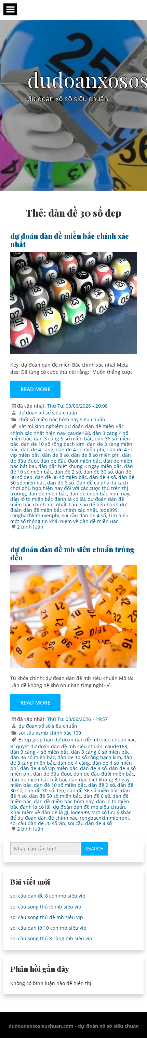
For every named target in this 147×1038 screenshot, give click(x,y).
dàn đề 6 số (60, 482)
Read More (35, 389)
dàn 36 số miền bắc (32, 757)
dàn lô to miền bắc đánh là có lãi (47, 499)
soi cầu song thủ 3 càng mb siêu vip (51, 938)
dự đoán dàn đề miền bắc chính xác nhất (69, 240)
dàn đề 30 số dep (44, 790)
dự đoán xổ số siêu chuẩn (47, 412)
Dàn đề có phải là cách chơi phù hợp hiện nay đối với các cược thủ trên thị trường (69, 488)
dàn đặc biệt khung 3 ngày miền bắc (80, 466)
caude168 (79, 433)
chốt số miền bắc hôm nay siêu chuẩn (61, 419)
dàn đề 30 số (98, 471)
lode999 (108, 510)
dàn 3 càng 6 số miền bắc (63, 438)
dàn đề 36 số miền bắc (61, 477)
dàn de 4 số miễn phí (80, 449)
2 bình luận (30, 526)
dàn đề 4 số (102, 477)
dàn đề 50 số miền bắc (55, 796)
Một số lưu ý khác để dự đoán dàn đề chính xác (70, 815)
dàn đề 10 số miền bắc (60, 785)
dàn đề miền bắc (47, 493)
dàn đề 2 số (67, 471)
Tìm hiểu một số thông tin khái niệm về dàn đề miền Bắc (69, 518)
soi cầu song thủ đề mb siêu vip (46, 917)
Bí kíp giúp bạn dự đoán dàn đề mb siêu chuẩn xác (76, 739)
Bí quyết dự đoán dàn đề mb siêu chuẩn (56, 746)
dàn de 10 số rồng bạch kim (52, 444)
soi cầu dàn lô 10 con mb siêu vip (48, 928)
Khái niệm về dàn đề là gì (39, 812)
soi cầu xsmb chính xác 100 (49, 732)
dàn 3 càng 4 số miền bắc (39, 752)
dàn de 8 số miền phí (95, 455)
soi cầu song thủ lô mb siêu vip (45, 906)
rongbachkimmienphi (34, 515)
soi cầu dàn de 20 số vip (37, 823)
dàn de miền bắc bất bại (38, 779)
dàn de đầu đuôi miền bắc (70, 460)
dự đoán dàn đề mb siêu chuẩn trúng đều (72, 553)
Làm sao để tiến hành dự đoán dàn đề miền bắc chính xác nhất (68, 507)
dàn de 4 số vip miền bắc (49, 768)
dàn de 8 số (55, 455)
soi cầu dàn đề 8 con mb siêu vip (47, 895)
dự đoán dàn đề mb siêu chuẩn (89, 807)
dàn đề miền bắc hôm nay (99, 493)
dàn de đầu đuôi (52, 773)
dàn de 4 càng (37, 449)
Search (94, 848)
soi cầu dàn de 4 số (84, 515)
